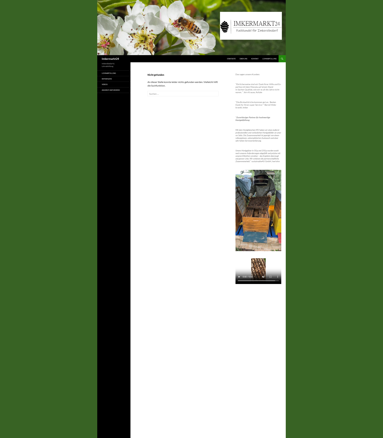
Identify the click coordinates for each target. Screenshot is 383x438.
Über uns (243, 59)
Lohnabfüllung (269, 59)
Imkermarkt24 (110, 58)
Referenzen (107, 79)
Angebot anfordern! (111, 90)
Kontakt (255, 59)
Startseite (231, 59)
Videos (105, 84)
